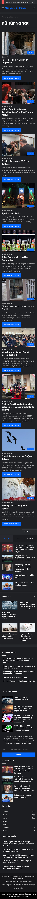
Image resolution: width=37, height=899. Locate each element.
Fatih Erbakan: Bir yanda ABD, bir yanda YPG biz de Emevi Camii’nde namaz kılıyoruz (24, 548)
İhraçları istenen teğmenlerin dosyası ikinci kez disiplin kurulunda (25, 558)
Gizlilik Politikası (20, 894)
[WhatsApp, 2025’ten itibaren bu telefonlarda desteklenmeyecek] (7, 728)
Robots (21, 876)
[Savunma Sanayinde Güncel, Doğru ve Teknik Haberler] (9, 627)
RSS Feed (15, 876)
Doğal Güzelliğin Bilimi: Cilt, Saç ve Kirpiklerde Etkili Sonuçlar (26, 637)
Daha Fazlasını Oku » (11, 78)
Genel (5, 815)
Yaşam (5, 831)
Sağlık (5, 821)
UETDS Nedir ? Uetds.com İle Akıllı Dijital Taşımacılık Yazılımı (9, 615)
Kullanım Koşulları (14, 896)
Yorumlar (30, 539)
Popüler (6, 539)
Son (18, 539)
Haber (5, 818)
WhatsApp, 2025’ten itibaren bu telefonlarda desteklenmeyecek (23, 728)
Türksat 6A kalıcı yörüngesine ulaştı (21, 698)
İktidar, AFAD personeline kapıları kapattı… (24, 584)
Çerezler (29, 894)
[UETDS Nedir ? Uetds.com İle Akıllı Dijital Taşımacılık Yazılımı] (9, 605)
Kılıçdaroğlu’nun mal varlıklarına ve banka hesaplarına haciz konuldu (23, 568)
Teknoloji (6, 827)
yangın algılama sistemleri (10, 885)
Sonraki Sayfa (27, 531)
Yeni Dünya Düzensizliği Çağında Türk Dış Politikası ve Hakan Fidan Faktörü (27, 605)
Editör (4, 57)
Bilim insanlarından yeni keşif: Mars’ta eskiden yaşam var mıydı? (23, 708)
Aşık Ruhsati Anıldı (11, 213)
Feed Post (21, 878)
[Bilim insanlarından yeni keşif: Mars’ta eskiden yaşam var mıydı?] (7, 709)
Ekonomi (5, 812)
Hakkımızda (4, 894)
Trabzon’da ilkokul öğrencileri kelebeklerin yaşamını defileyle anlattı (18, 407)
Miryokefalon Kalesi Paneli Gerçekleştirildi (15, 353)
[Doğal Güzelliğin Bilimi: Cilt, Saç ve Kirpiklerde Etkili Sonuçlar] (27, 627)
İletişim (11, 894)
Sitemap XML (6, 876)
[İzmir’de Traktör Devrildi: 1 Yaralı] (7, 577)
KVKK (34, 894)
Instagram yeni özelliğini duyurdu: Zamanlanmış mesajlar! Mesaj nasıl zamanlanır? (23, 718)
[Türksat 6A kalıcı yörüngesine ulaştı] (7, 700)
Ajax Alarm (22, 885)
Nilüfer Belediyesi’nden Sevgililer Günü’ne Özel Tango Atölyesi (17, 112)
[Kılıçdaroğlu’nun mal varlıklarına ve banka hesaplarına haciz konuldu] (7, 567)
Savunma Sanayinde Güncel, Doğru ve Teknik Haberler (9, 636)
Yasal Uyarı (24, 896)
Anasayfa (6, 17)
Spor (4, 824)
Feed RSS (28, 876)
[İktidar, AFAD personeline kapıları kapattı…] (7, 586)
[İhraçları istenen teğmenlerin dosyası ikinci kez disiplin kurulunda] (7, 558)
